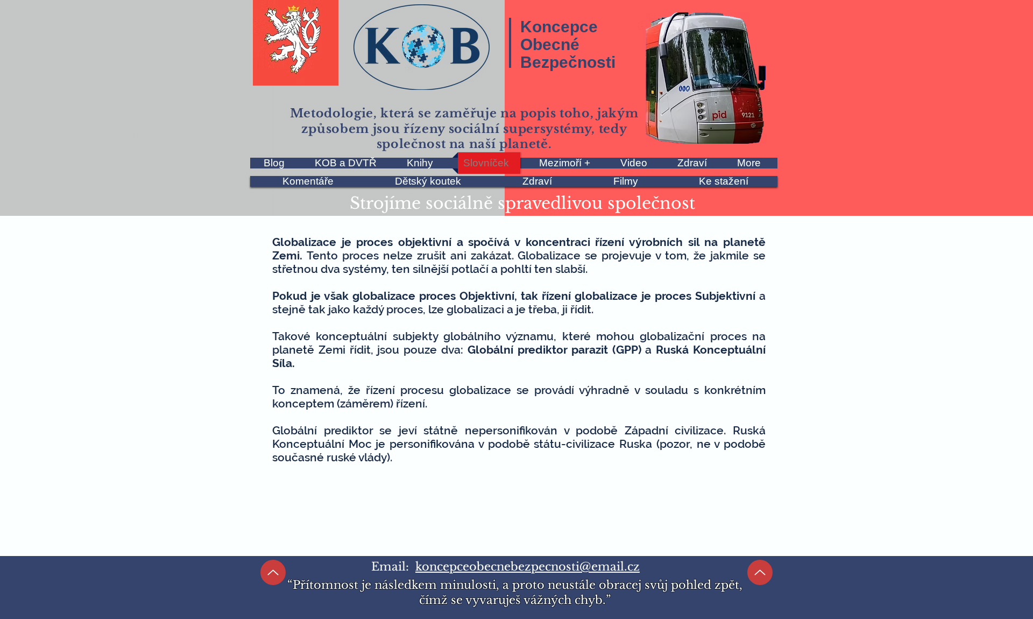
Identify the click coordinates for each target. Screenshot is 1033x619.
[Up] (273, 572)
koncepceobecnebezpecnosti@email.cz (527, 567)
